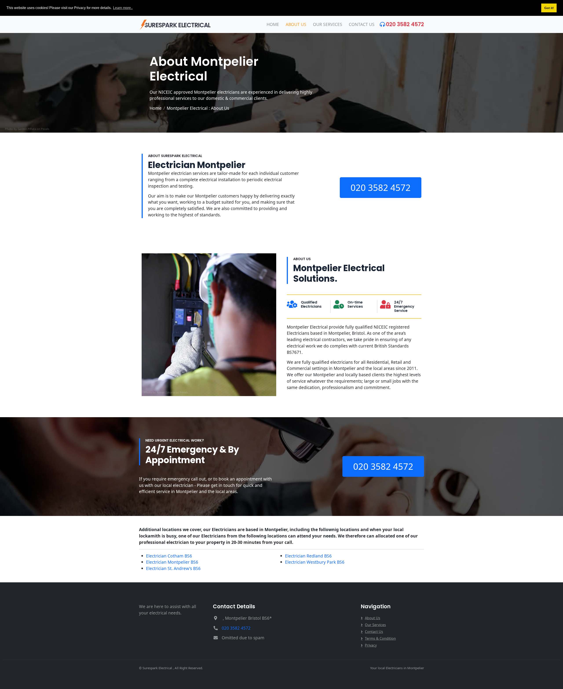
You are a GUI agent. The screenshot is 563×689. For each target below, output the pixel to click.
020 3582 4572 (405, 24)
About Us (296, 24)
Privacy (371, 645)
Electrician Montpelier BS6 (172, 562)
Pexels (45, 129)
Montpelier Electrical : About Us (198, 108)
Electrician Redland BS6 (308, 556)
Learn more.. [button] (123, 8)
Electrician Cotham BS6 (169, 556)
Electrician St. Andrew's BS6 (173, 568)
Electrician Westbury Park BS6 (314, 562)
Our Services (327, 24)
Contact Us (362, 24)
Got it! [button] (549, 8)
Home (273, 24)
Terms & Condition (380, 638)
